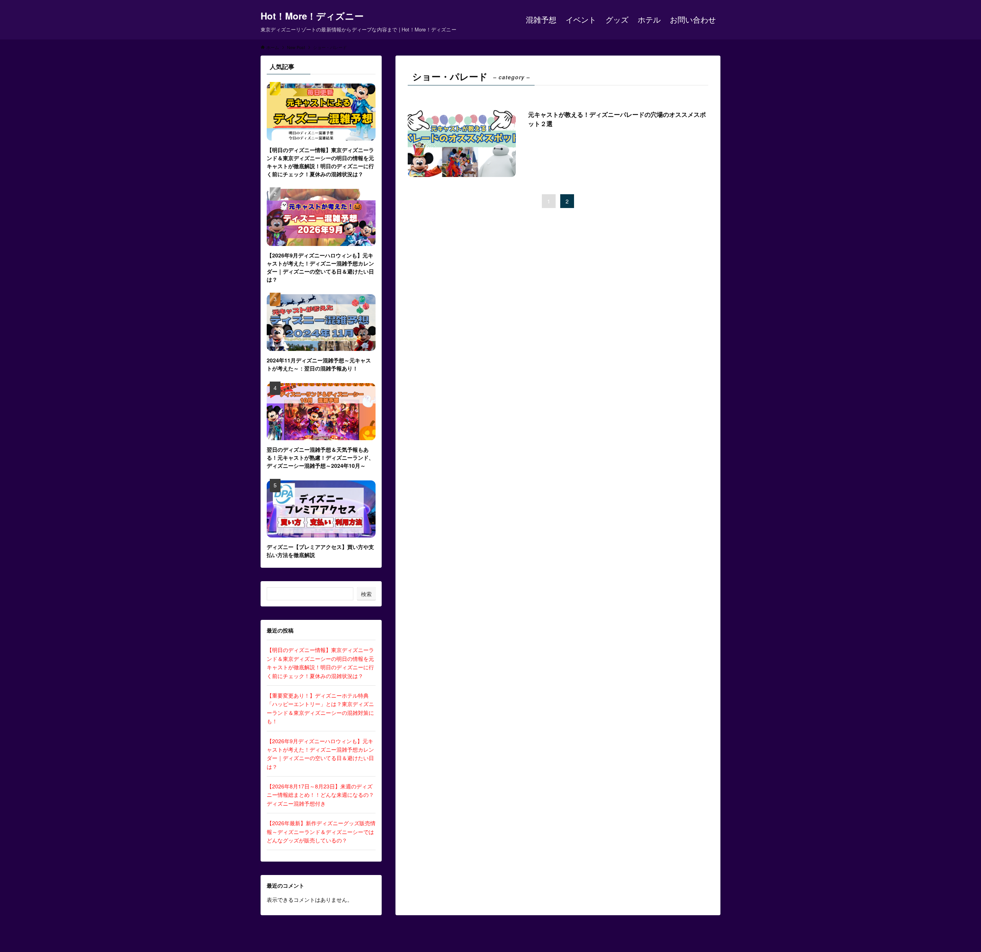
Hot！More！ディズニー (312, 15)
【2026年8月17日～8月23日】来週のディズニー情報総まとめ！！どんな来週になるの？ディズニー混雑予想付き (320, 794)
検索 (366, 594)
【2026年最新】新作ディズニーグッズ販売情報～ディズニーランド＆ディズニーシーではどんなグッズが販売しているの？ (321, 831)
